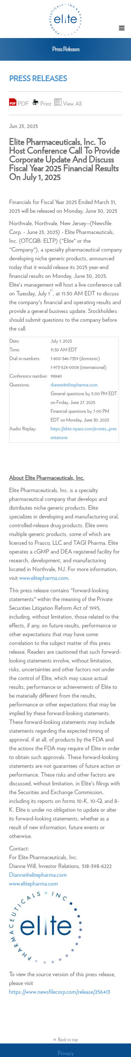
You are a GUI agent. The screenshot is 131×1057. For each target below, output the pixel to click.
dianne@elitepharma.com (74, 385)
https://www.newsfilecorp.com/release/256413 (59, 992)
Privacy (65, 1053)
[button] (121, 28)
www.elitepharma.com (43, 578)
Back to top (68, 1040)
